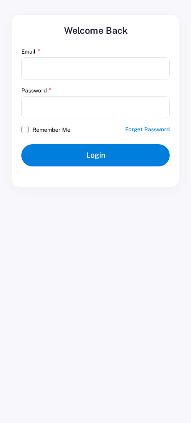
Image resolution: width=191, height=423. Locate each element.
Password (34, 90)
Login (95, 155)
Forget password (147, 129)
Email (28, 52)
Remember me (51, 130)
